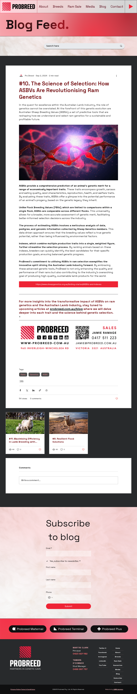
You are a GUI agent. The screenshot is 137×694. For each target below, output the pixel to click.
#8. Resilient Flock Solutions (63, 440)
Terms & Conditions (28, 689)
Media (117, 669)
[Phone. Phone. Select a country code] (50, 597)
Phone (49, 592)
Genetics (34, 374)
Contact (117, 682)
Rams (23, 374)
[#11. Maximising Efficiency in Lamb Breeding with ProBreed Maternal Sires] (25, 423)
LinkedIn (102, 661)
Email (49, 548)
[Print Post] (46, 390)
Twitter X (102, 648)
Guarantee (117, 665)
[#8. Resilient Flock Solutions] (68, 423)
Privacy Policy (16, 689)
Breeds (118, 657)
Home (117, 648)
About (117, 652)
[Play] (131, 6)
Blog (118, 674)
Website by (114, 689)
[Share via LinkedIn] (33, 390)
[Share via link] (40, 390)
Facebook (102, 652)
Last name (50, 579)
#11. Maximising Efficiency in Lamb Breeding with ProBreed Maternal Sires (24, 440)
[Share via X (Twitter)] (27, 390)
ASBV (45, 374)
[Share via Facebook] (20, 390)
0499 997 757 (80, 669)
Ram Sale (117, 661)
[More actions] (116, 75)
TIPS (21, 381)
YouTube (102, 665)
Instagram (102, 657)
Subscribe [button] (118, 678)
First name (50, 567)
